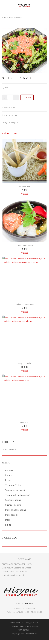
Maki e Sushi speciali (15, 509)
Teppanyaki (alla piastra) (17, 495)
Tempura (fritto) (13, 485)
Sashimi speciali (13, 500)
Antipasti (10, 17)
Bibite (8, 524)
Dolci (7, 519)
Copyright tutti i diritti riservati (24, 633)
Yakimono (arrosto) (15, 490)
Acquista (26, 97)
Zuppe (8, 475)
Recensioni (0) (10, 115)
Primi (7, 480)
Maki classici (11, 514)
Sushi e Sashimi (13, 504)
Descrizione (8, 108)
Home (4, 17)
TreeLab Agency (27, 622)
